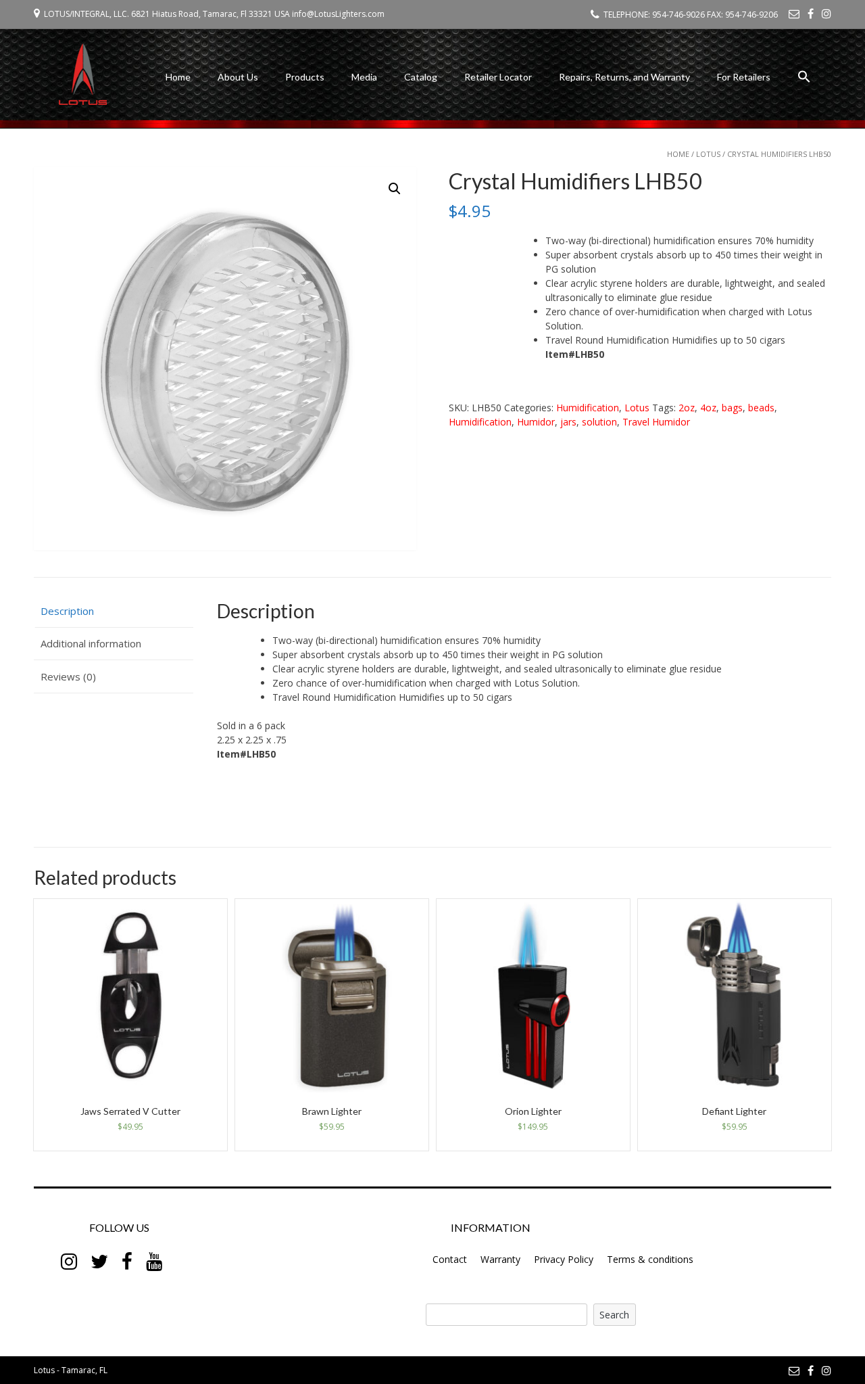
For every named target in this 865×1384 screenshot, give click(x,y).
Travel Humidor (656, 421)
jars (568, 421)
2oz (686, 407)
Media (364, 77)
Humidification (587, 407)
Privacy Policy (563, 1259)
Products (304, 77)
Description (67, 611)
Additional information (91, 643)
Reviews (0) (68, 676)
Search (614, 1314)
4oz (708, 407)
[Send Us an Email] (794, 13)
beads (761, 407)
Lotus (708, 154)
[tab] (113, 611)
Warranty (500, 1259)
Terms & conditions (650, 1259)
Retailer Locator (498, 77)
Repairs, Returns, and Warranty (624, 77)
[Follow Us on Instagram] (826, 13)
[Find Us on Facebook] (811, 13)
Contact (449, 1259)
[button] (804, 79)
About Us (238, 77)
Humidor (536, 421)
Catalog (420, 77)
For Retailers (743, 77)
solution (599, 421)
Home (178, 77)
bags (732, 407)
